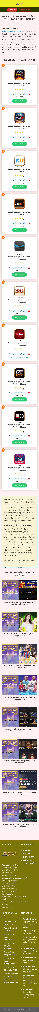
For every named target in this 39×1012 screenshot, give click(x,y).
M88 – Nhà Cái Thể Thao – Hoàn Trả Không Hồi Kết (19, 793)
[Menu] (3, 3)
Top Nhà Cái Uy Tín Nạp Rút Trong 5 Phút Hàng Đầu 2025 (19, 635)
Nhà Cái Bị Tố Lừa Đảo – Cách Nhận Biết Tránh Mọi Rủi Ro (19, 666)
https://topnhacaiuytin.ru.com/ (14, 897)
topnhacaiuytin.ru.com (12, 31)
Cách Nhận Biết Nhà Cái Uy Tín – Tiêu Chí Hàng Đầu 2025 (19, 698)
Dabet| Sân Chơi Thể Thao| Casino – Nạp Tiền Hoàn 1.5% (19, 761)
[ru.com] (19, 3)
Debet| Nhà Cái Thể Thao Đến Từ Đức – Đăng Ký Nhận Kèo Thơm (20, 730)
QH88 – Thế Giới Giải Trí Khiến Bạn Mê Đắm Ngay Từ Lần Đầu (19, 825)
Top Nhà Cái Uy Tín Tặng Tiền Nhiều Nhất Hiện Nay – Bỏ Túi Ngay (19, 603)
